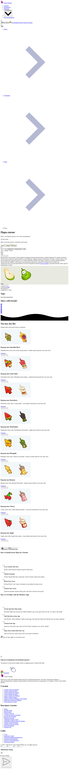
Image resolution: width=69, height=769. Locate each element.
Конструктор (7, 712)
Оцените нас (7, 727)
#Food (10, 657)
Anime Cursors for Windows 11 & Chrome (15, 698)
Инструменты (8, 10)
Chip (24, 249)
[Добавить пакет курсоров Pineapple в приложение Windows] (7, 461)
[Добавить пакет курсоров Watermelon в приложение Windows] (7, 435)
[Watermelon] (16, 423)
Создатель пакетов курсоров (12, 715)
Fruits (8, 287)
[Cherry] (16, 503)
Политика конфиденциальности (13, 737)
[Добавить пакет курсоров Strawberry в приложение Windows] (7, 408)
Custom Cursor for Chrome (11, 689)
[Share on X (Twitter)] (34, 306)
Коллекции (7, 7)
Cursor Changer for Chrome (11, 692)
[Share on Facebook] (34, 304)
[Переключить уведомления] (1, 24)
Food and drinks (44, 263)
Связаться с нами (9, 736)
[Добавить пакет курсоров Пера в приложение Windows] (7, 256)
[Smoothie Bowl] (16, 344)
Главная (6, 5)
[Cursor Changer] (2, 3)
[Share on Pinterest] (34, 308)
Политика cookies (9, 742)
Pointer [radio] (14, 245)
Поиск (6, 709)
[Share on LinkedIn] (34, 309)
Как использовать (9, 17)
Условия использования (11, 739)
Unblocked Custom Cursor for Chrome (14, 721)
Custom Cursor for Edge (10, 691)
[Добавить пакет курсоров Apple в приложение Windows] (7, 541)
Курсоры (6, 9)
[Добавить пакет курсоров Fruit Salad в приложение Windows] (7, 381)
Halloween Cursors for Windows (13, 700)
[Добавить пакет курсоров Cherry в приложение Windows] (7, 514)
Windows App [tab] (14, 549)
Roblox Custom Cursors (10, 697)
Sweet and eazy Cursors (10, 702)
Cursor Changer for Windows (12, 695)
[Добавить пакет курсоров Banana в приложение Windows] (7, 488)
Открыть (3, 353)
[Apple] (16, 529)
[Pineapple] (16, 450)
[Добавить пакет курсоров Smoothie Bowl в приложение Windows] (7, 355)
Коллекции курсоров (10, 716)
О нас (5, 734)
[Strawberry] (16, 397)
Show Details (5, 755)
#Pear (17, 657)
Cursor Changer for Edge (11, 694)
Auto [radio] (2, 245)
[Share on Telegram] (34, 311)
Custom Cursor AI (9, 713)
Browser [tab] (5, 549)
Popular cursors (8, 710)
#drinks (14, 657)
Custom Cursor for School (11, 722)
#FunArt (6, 657)
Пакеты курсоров (9, 718)
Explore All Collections (7, 650)
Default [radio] (8, 245)
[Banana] (16, 476)
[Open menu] (1, 20)
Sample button (18, 249)
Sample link (10, 249)
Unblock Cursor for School (11, 724)
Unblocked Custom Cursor (11, 719)
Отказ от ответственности (11, 740)
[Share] (2, 254)
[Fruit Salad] (16, 370)
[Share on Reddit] (34, 313)
